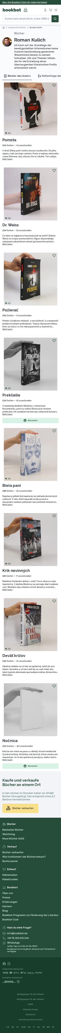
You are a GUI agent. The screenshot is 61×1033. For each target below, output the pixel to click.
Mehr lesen (7, 159)
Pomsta (9, 140)
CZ (7, 1027)
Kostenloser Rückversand (30, 1020)
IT (34, 1027)
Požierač (10, 310)
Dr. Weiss (10, 225)
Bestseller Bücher (12, 829)
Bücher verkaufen (13, 852)
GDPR (30, 1004)
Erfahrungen (9, 902)
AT (17, 1027)
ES (29, 1027)
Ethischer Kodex (30, 1010)
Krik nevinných (16, 570)
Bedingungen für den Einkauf (30, 994)
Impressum (31, 1014)
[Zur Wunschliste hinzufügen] (54, 85)
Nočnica (10, 740)
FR (43, 1027)
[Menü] (56, 10)
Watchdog (8, 834)
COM (23, 1027)
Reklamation (9, 875)
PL (53, 1027)
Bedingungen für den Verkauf (30, 999)
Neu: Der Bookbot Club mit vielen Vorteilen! (24, 2)
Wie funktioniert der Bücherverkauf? (24, 856)
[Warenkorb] (50, 10)
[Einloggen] (45, 10)
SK (13, 1027)
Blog (5, 910)
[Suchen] (55, 18)
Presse (6, 897)
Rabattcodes (10, 879)
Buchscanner (10, 861)
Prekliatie (11, 395)
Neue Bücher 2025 (13, 838)
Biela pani (11, 485)
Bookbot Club (10, 919)
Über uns (7, 893)
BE (48, 1027)
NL (38, 1027)
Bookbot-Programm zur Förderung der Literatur (30, 915)
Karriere (7, 906)
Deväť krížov (13, 655)
